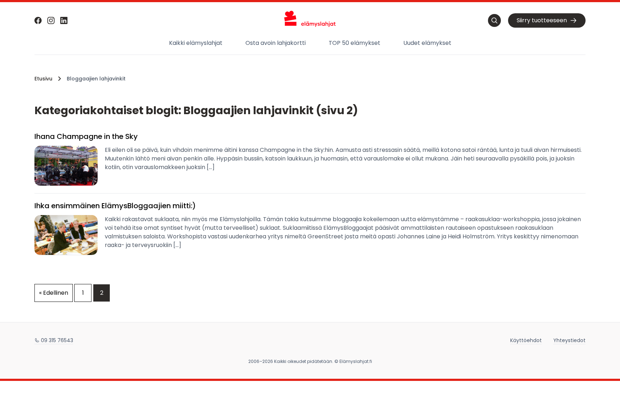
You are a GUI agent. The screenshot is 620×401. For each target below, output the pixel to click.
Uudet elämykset (427, 43)
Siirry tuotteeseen (542, 20)
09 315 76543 (57, 340)
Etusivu (43, 78)
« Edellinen (53, 293)
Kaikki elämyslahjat (195, 43)
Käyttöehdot (526, 340)
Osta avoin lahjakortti (275, 43)
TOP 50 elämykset (354, 43)
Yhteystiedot (569, 340)
